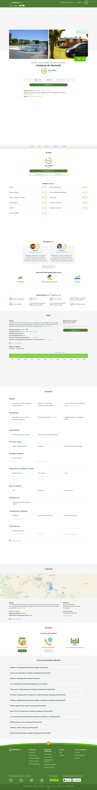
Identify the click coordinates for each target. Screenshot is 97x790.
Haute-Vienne (38, 96)
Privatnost (42, 786)
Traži (10, 5)
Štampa (77, 758)
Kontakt (61, 755)
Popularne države (34, 758)
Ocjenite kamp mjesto (47, 170)
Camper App (32, 755)
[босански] (58, 2)
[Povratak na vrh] (48, 743)
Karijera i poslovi (80, 755)
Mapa (15, 5)
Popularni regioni (34, 761)
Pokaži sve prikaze (48, 266)
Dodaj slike (58, 174)
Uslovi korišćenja (28, 786)
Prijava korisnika (49, 767)
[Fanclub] (22, 6)
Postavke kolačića (51, 786)
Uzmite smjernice (67, 615)
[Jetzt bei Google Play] (76, 780)
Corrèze (31, 96)
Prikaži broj (49, 650)
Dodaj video (38, 174)
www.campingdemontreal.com (75, 647)
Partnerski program (50, 764)
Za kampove (48, 754)
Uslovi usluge (61, 786)
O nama (77, 752)
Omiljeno (79, 2)
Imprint (36, 786)
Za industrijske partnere (48, 760)
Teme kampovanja (34, 763)
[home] (15, 749)
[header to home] (15, 2)
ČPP (60, 752)
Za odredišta (48, 757)
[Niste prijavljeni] (86, 2)
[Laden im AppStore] (67, 780)
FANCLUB (32, 752)
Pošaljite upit (47, 84)
